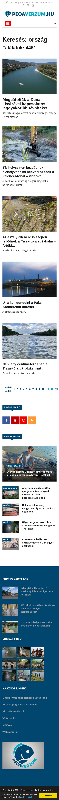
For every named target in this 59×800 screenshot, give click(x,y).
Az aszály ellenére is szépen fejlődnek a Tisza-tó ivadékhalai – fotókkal (29, 241)
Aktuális (6, 505)
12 (52, 389)
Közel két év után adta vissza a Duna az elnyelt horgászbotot (38, 608)
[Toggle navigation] (8, 23)
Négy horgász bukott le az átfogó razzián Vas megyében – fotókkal (39, 525)
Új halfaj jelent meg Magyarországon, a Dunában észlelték (38, 508)
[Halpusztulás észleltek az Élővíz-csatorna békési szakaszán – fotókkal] (37, 664)
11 (47, 389)
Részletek (27, 797)
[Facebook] (24, 5)
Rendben (48, 795)
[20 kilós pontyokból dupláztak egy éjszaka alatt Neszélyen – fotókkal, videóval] (9, 664)
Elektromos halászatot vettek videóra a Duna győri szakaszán (38, 542)
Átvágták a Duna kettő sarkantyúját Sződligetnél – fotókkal (37, 591)
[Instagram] (28, 5)
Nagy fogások (14, 466)
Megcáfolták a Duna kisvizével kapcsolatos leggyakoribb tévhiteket (25, 103)
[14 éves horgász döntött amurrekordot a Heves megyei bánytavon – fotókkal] (23, 675)
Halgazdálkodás (10, 488)
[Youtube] (33, 5)
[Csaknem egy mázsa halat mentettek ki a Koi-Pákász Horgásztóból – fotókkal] (37, 675)
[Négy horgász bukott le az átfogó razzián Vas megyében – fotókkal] (9, 675)
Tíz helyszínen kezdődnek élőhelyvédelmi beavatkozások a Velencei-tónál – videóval (28, 172)
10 (43, 389)
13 (56, 389)
